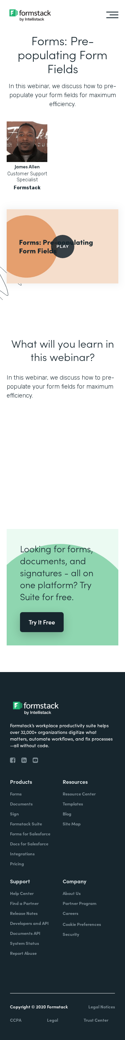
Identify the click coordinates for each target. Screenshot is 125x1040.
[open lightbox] (62, 246)
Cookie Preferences (82, 924)
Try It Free (42, 622)
